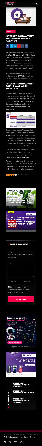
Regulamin (24, 437)
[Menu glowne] (37, 3)
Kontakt (32, 437)
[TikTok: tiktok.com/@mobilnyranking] (20, 442)
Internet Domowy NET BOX (18, 55)
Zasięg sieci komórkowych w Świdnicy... (21, 385)
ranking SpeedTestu (21, 157)
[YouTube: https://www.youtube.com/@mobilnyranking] (15, 442)
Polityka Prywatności (11, 437)
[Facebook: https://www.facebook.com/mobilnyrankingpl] (5, 442)
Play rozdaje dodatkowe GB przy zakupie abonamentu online (20, 222)
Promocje (10, 31)
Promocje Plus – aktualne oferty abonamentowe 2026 (20, 200)
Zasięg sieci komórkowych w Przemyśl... (21, 401)
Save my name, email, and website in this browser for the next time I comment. (19, 289)
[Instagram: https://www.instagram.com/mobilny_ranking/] (10, 442)
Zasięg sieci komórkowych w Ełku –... (23, 393)
